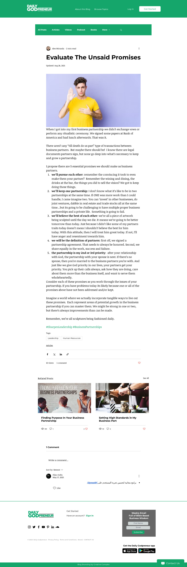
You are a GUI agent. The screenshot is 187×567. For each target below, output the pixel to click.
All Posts (42, 30)
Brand (80, 540)
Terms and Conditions (68, 540)
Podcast (81, 30)
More (104, 30)
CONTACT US (89, 540)
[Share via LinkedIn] (61, 354)
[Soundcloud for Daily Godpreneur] (57, 527)
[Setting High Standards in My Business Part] (122, 398)
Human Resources (71, 338)
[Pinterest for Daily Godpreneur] (48, 527)
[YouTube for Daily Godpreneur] (43, 527)
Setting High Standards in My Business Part (117, 419)
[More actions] (139, 48)
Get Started (72, 511)
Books (94, 30)
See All (146, 378)
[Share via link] (67, 354)
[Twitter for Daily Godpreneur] (34, 527)
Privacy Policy (53, 540)
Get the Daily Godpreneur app (139, 545)
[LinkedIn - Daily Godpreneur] (52, 527)
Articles (55, 30)
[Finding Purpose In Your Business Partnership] (64, 398)
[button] (101, 9)
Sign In (90, 515)
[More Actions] (139, 476)
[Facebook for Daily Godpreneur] (39, 527)
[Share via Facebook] (47, 354)
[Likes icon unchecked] (54, 488)
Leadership (53, 338)
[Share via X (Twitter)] (54, 354)
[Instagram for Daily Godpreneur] (29, 527)
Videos (68, 30)
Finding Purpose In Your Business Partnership (62, 419)
